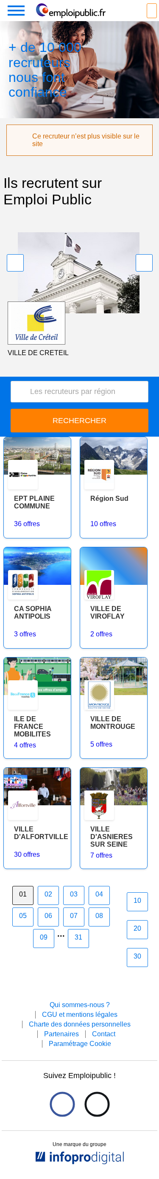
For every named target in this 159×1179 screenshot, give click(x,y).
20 (137, 928)
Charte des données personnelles (80, 1024)
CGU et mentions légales (79, 1014)
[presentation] (15, 263)
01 (23, 894)
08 (99, 915)
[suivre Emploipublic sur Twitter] (96, 1104)
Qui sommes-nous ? (80, 1004)
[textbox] (82, 391)
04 (99, 894)
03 (74, 894)
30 (137, 956)
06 (48, 915)
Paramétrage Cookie (80, 1043)
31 (78, 937)
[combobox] (79, 391)
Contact (103, 1034)
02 (48, 894)
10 (137, 900)
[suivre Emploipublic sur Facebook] (62, 1104)
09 (43, 937)
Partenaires (61, 1034)
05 (23, 915)
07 (74, 915)
